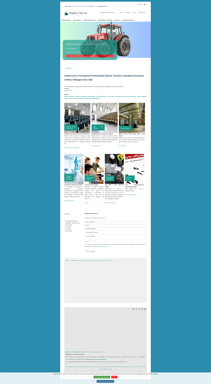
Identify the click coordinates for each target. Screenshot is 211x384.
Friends (126, 361)
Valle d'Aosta (92, 98)
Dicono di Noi (141, 12)
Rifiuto (114, 377)
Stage (134, 12)
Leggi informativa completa (101, 246)
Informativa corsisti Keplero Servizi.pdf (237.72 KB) (95, 351)
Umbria (71, 68)
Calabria (77, 96)
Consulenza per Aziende (104, 20)
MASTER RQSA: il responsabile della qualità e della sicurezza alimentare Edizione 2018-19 (95, 260)
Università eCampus (128, 20)
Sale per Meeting (96, 145)
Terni (70, 90)
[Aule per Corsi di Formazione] (77, 117)
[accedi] (137, 4)
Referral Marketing (111, 361)
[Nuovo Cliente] (141, 4)
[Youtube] (145, 309)
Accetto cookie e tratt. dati (102, 377)
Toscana (70, 98)
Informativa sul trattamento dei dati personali (75, 351)
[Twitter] (142, 309)
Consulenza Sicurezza (110, 202)
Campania (83, 96)
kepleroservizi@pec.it (101, 359)
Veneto (98, 98)
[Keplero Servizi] (76, 13)
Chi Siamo (128, 12)
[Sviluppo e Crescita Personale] (73, 168)
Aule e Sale (68, 229)
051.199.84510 (91, 6)
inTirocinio (68, 227)
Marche (124, 96)
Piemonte (133, 96)
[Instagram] (136, 309)
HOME (66, 68)
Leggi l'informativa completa (105, 381)
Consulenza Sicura (89, 20)
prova (121, 12)
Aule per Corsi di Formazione (71, 147)
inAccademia (77, 20)
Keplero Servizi (66, 20)
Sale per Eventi (123, 145)
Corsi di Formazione (69, 200)
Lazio (108, 96)
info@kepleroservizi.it (103, 6)
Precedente (140, 280)
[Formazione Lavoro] (94, 168)
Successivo (143, 280)
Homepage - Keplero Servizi (107, 12)
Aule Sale (117, 20)
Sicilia (65, 98)
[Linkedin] (139, 309)
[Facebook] (133, 309)
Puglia (138, 96)
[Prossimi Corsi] (134, 168)
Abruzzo (66, 96)
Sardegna (143, 96)
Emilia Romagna (91, 96)
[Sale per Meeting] (105, 117)
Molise (128, 96)
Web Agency (103, 361)
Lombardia (118, 96)
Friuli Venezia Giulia (101, 96)
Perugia (66, 90)
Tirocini (87, 202)
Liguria (112, 96)
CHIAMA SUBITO (90, 56)
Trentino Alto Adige (78, 98)
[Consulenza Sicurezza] (114, 168)
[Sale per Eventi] (132, 117)
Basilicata (72, 96)
